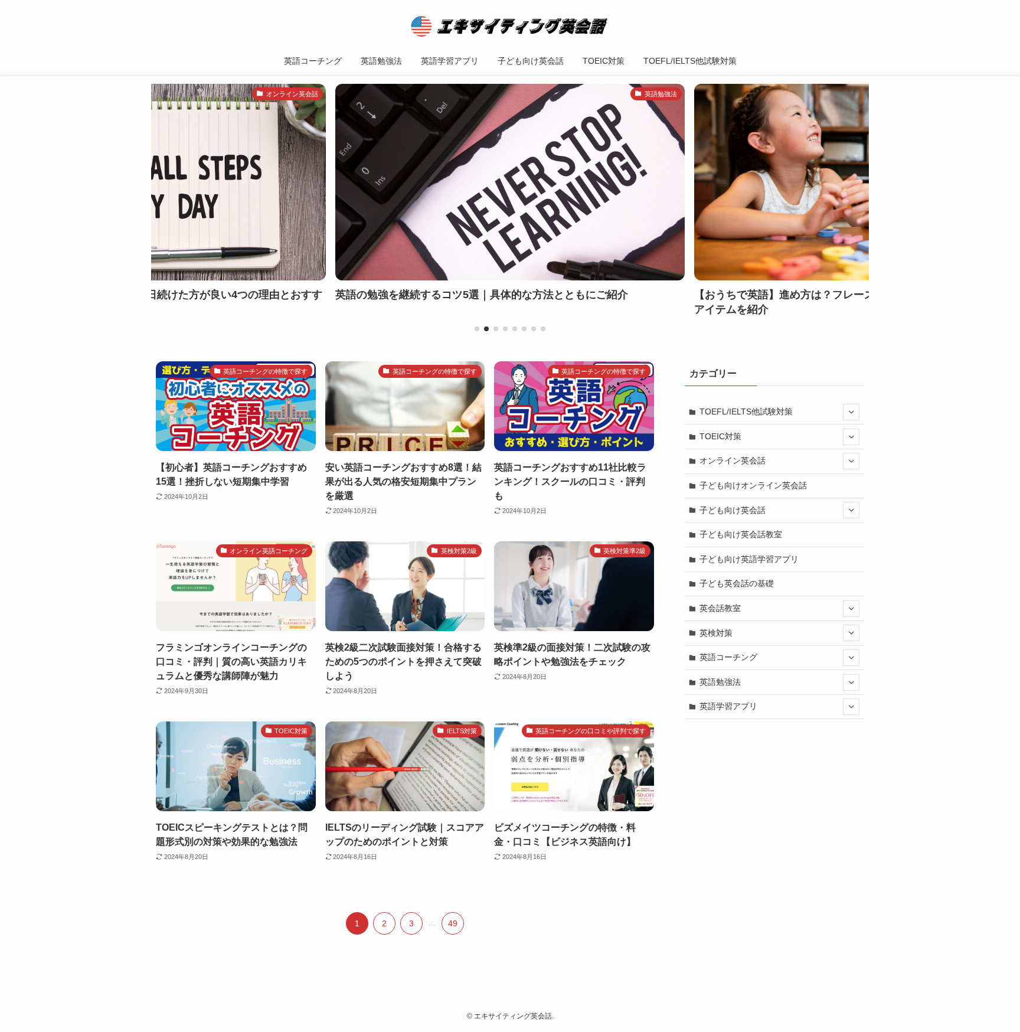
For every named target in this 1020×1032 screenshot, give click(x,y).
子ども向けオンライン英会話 (753, 485)
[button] (477, 328)
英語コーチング (728, 657)
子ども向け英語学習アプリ (749, 559)
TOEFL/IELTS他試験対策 (746, 411)
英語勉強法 (720, 682)
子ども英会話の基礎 (736, 583)
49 (452, 923)
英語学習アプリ (728, 706)
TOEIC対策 (720, 436)
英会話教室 (720, 608)
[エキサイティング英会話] (510, 26)
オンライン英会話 (732, 460)
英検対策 (716, 633)
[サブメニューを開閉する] (851, 412)
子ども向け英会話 (732, 510)
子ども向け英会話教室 (740, 534)
